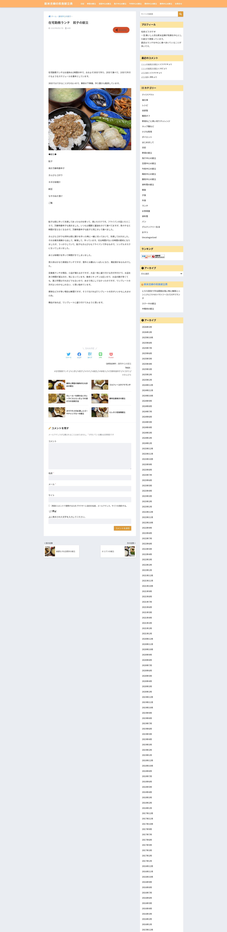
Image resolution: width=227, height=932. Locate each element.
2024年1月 (147, 443)
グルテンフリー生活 (151, 226)
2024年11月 (147, 390)
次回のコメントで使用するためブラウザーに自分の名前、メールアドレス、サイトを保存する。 (89, 505)
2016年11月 (147, 871)
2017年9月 (147, 829)
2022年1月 (147, 570)
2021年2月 (147, 628)
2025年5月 (147, 358)
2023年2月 (147, 501)
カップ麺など (148, 126)
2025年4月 (147, 364)
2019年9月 (147, 712)
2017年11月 (147, 818)
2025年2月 (147, 374)
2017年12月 (147, 813)
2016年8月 (147, 887)
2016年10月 (147, 876)
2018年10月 (147, 765)
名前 (51, 473)
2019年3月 (147, 744)
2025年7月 (147, 348)
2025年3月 (147, 369)
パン (144, 221)
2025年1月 (147, 379)
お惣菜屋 (146, 211)
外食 (144, 200)
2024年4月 (147, 427)
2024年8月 (147, 406)
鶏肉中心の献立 (150, 3)
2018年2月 (147, 802)
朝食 (144, 189)
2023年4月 (147, 490)
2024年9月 (147, 401)
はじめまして (148, 142)
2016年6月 (147, 898)
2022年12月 (147, 511)
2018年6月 (147, 781)
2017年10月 (147, 823)
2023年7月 (147, 475)
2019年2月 (147, 749)
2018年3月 (147, 797)
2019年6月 (147, 728)
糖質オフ (146, 115)
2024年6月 (147, 416)
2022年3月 (147, 559)
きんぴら (127, 375)
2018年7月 (147, 776)
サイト (51, 495)
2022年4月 (147, 554)
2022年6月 (147, 543)
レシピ (145, 105)
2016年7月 (147, 892)
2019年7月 (147, 723)
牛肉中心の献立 (135, 3)
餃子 (81, 371)
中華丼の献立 (148, 308)
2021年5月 (147, 612)
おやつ (145, 232)
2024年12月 (147, 385)
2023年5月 (147, 485)
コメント (52, 441)
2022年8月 (147, 533)
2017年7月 (147, 834)
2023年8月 (147, 469)
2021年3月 (147, 623)
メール (52, 484)
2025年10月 (147, 337)
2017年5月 (147, 845)
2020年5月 (147, 675)
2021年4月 (147, 617)
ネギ (88, 371)
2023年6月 (147, 480)
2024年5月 (147, 422)
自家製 (145, 110)
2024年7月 (147, 411)
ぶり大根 (144, 72)
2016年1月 (147, 924)
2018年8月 (147, 771)
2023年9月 (147, 464)
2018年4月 (147, 792)
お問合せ (178, 3)
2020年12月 (147, 638)
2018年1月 (147, 808)
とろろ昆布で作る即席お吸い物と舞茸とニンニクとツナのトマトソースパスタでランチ (161, 295)
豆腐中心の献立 (105, 3)
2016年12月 (147, 866)
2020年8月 (147, 660)
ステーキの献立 (149, 303)
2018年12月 (147, 760)
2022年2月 (147, 564)
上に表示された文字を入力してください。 (67, 516)
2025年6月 (147, 353)
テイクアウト (148, 94)
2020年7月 (147, 665)
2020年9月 (147, 654)
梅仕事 (145, 100)
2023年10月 (147, 459)
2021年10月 (147, 586)
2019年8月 (147, 718)
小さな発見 (147, 131)
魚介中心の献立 (120, 3)
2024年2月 (147, 438)
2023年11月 (147, 453)
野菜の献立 (91, 3)
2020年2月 (147, 691)
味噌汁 (103, 371)
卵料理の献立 (148, 184)
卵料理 (145, 216)
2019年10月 (147, 707)
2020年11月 (147, 644)
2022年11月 (147, 517)
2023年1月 (147, 506)
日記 (82, 3)
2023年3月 (147, 496)
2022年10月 (147, 522)
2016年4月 (147, 908)
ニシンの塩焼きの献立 (149, 64)
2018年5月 (147, 786)
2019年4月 (147, 739)
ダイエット (147, 137)
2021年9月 (147, 591)
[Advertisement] (89, 51)
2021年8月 (147, 596)
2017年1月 (147, 860)
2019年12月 (147, 697)
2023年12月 (147, 448)
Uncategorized (149, 237)
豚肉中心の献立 (166, 3)
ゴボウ (127, 371)
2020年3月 (147, 686)
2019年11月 (147, 702)
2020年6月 (147, 670)
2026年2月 (147, 332)
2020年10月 (147, 649)
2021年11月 (147, 580)
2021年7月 (147, 601)
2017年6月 (147, 839)
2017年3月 (147, 850)
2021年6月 (147, 607)
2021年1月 (147, 633)
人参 (74, 371)
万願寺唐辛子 (115, 371)
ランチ (145, 205)
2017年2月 (147, 855)
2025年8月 (147, 342)
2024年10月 (147, 395)
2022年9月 (147, 527)
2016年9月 (147, 882)
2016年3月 (147, 913)
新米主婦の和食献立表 (58, 3)
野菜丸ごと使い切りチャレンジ (156, 121)
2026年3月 (147, 326)
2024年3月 (147, 432)
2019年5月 (147, 734)
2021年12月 (147, 575)
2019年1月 (147, 755)
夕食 (144, 195)
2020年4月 (147, 681)
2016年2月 (147, 919)
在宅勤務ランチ (62, 371)
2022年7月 (147, 538)
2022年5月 (147, 548)
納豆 (95, 371)
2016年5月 (147, 903)
